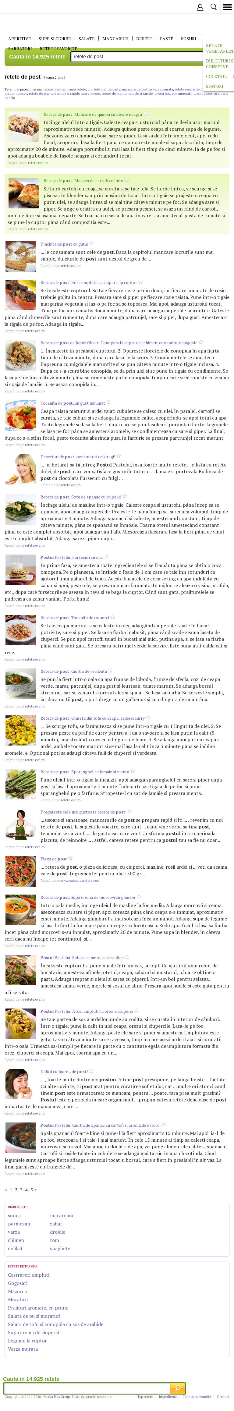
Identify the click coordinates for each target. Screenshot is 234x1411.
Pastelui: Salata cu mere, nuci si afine (82, 957)
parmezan (19, 1223)
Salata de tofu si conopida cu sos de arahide (55, 1324)
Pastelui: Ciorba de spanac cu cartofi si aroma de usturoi (101, 1125)
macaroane (62, 1215)
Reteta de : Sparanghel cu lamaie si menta (85, 772)
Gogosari (17, 1283)
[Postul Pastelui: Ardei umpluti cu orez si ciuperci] (20, 1024)
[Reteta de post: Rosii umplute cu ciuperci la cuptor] (20, 295)
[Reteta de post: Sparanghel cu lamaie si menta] (20, 784)
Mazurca (17, 1291)
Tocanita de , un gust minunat (73, 403)
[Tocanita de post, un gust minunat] (20, 415)
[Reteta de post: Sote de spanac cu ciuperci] (20, 509)
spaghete (60, 1248)
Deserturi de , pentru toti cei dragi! (78, 456)
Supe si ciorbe (55, 38)
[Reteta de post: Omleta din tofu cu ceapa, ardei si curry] (20, 730)
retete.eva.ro (28, 163)
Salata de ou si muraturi (34, 1316)
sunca (14, 1215)
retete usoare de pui (190, 89)
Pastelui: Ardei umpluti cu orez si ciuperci (87, 1011)
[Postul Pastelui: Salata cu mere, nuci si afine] (20, 970)
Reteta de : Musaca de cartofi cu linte (83, 180)
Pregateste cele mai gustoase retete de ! (83, 812)
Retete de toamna (22, 1266)
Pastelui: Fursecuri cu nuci (72, 557)
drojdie (57, 1231)
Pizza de (54, 859)
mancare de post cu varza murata (147, 89)
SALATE (87, 38)
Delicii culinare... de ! (64, 1071)
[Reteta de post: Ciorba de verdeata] (20, 683)
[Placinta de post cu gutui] (20, 256)
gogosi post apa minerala (173, 93)
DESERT (144, 38)
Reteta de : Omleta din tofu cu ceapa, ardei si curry (93, 718)
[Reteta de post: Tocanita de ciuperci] (20, 630)
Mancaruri (115, 38)
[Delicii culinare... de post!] (20, 1084)
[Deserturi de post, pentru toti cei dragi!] (20, 469)
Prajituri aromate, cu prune (38, 1307)
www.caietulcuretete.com (70, 880)
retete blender (55, 89)
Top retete (145, 1397)
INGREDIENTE (17, 1207)
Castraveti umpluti (28, 1274)
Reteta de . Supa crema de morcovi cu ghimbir (88, 897)
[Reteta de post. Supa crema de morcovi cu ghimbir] (20, 910)
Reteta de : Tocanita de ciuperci (75, 617)
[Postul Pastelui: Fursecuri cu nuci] (20, 570)
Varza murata (23, 1348)
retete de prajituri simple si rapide (127, 93)
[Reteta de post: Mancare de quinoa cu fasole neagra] (24, 127)
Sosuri (188, 38)
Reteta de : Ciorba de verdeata (74, 671)
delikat (15, 1248)
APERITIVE (19, 38)
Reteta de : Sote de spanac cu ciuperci (81, 497)
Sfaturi (214, 86)
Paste (166, 38)
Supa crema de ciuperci (33, 1332)
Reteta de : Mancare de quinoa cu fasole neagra (93, 114)
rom (54, 1240)
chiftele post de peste (104, 89)
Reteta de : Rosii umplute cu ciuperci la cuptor (89, 282)
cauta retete (76, 89)
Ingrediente (168, 1397)
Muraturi (18, 1299)
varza (14, 1231)
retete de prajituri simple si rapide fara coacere (64, 93)
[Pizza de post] (20, 871)
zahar (56, 1223)
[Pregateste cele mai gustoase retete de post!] (20, 824)
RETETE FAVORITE (58, 48)
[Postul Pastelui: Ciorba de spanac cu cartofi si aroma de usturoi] (20, 1137)
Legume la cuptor (27, 1340)
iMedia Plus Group (56, 1397)
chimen (16, 1240)
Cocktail (216, 76)
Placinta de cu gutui (64, 244)
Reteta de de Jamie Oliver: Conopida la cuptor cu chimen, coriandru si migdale (119, 343)
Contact (223, 1397)
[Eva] (19, 7)
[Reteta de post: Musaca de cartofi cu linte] (24, 193)
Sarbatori (20, 48)
